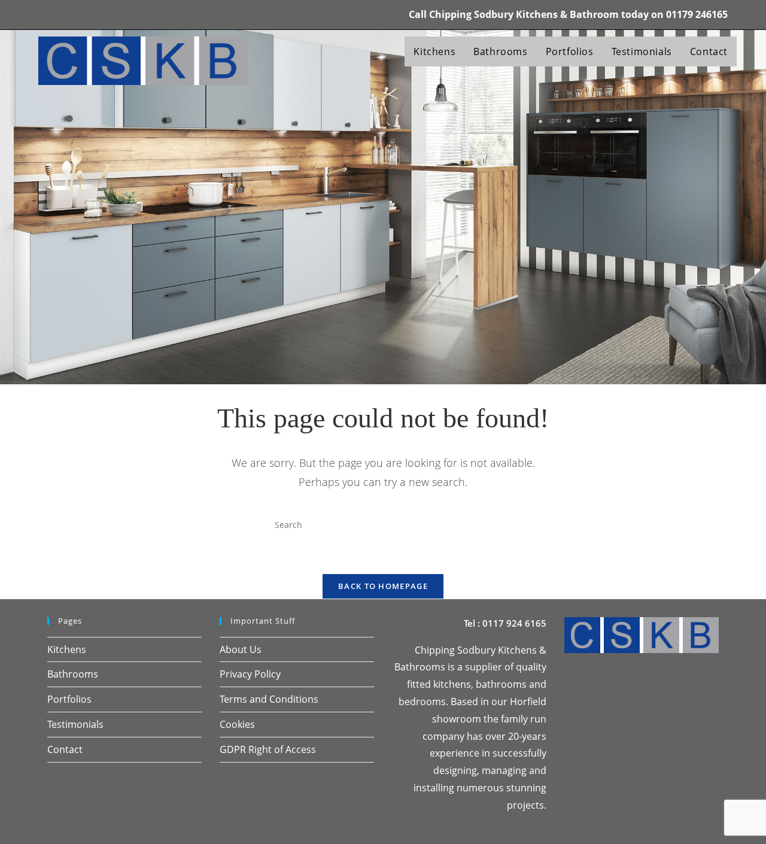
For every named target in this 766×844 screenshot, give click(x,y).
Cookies (237, 724)
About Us (241, 649)
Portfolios (69, 699)
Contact (65, 749)
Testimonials (75, 724)
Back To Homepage (383, 586)
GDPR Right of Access (268, 749)
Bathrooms (72, 674)
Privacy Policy (250, 674)
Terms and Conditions (269, 699)
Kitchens (66, 649)
